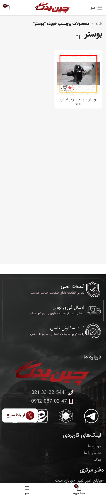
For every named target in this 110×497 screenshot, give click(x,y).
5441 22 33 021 (49, 392)
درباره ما (94, 446)
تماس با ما (92, 453)
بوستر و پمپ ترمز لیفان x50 (78, 101)
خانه (98, 24)
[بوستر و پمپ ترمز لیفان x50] (78, 73)
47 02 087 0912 (49, 401)
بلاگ (97, 460)
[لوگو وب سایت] (53, 8)
